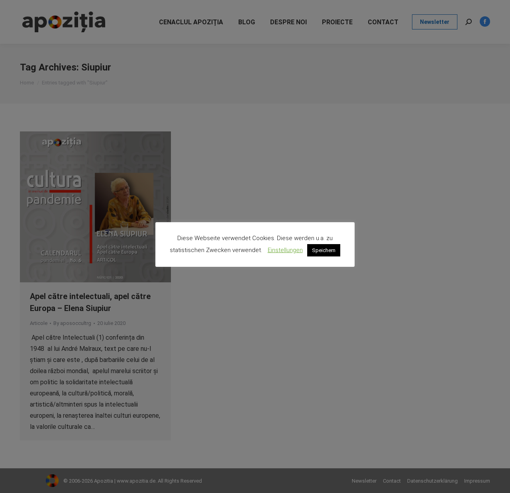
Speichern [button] (323, 250)
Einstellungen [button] (285, 250)
